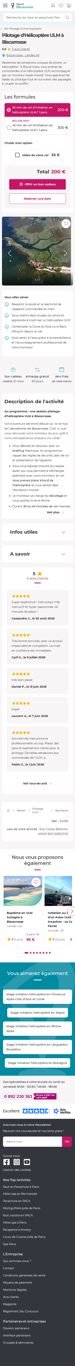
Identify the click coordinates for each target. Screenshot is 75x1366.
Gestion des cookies (17, 1170)
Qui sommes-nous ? (17, 1261)
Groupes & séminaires (18, 1342)
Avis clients (11, 1297)
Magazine (9, 1304)
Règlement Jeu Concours (20, 1311)
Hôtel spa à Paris (14, 1222)
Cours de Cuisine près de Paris (24, 1237)
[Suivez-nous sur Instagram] (16, 1162)
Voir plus (53, 512)
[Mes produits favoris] (61, 6)
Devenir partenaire (16, 1328)
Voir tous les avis (35, 783)
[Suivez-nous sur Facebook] (6, 1162)
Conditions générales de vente (24, 1275)
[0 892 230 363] (37, 1096)
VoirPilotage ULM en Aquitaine (22, 28)
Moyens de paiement (17, 1282)
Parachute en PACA (16, 1201)
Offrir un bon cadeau (40, 184)
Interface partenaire (17, 1335)
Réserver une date (37, 199)
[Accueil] (8, 810)
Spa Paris (9, 1244)
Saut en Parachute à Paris (21, 1187)
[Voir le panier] (69, 6)
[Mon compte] (53, 6)
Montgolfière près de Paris (21, 1208)
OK (67, 1141)
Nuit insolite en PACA (18, 1215)
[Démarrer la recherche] (67, 17)
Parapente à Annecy (17, 1230)
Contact (8, 1268)
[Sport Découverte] (22, 5)
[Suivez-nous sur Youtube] (26, 1162)
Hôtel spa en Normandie (20, 1194)
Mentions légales (15, 1290)
